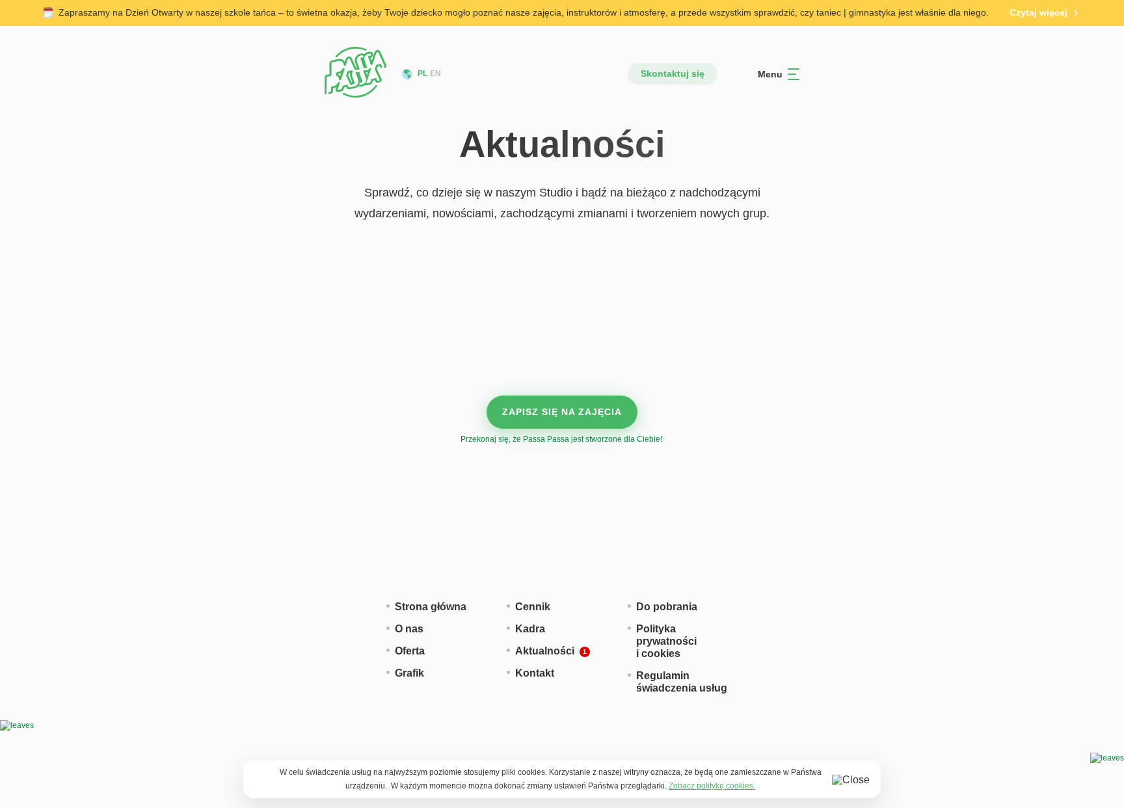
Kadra (530, 628)
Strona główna (430, 606)
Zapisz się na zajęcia (562, 412)
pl (422, 73)
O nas (409, 628)
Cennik (532, 606)
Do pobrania (666, 606)
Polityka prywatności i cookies (666, 641)
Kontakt (534, 673)
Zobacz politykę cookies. (712, 785)
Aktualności (544, 650)
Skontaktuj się (672, 73)
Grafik (409, 673)
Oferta (410, 650)
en (435, 73)
